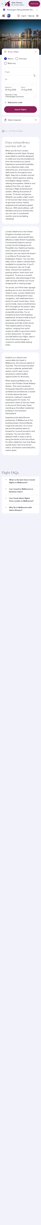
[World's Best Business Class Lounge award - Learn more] (7, 1025)
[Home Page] (3, 131)
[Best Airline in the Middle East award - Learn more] (7, 1036)
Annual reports (7, 910)
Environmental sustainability (13, 913)
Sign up (31, 16)
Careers (5, 895)
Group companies (8, 922)
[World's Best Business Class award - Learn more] (7, 1013)
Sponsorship (7, 903)
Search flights (21, 515)
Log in (23, 16)
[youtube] (21, 983)
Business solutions (9, 931)
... (8, 131)
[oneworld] (8, 16)
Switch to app (34, 3)
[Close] (2, 3)
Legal (19, 1053)
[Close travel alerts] (37, 9)
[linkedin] (16, 983)
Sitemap (32, 1061)
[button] (22, 609)
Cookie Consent (10, 1064)
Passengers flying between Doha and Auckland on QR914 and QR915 (20, 10)
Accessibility (8, 1057)
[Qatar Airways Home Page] (4, 16)
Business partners (8, 939)
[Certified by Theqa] (12, 962)
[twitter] (11, 983)
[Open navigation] (37, 16)
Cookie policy (9, 1053)
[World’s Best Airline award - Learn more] (7, 1002)
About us (5, 892)
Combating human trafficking (15, 1061)
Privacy (27, 1053)
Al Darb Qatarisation (9, 906)
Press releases (7, 899)
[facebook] (5, 983)
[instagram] (27, 983)
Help (3, 947)
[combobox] (20, 478)
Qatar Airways (7, 886)
